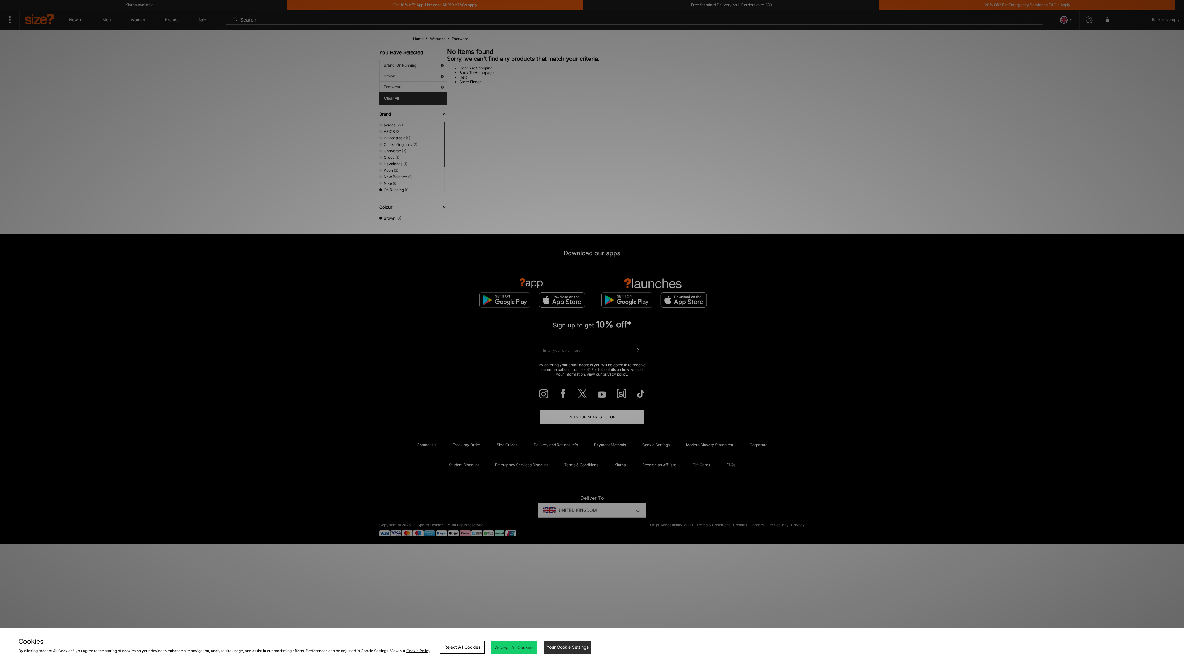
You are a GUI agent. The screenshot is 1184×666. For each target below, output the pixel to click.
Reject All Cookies (462, 647)
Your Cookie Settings (567, 647)
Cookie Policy (418, 650)
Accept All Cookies (514, 647)
